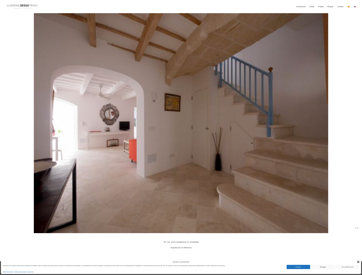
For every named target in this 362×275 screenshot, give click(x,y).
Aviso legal (30, 271)
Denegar (323, 267)
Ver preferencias (347, 267)
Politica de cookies (8, 271)
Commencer (301, 6)
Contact (340, 6)
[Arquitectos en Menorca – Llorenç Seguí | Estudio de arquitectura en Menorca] (22, 7)
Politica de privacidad (20, 271)
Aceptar (298, 267)
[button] (358, 262)
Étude (312, 6)
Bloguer (330, 6)
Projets (321, 6)
